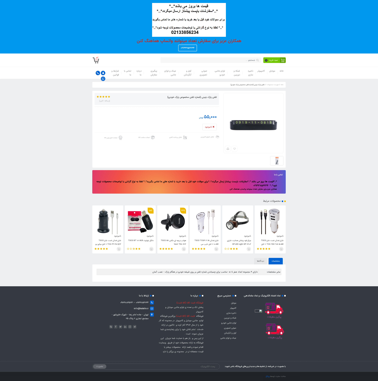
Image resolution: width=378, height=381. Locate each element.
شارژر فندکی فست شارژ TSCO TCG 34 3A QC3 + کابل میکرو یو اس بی (108, 244)
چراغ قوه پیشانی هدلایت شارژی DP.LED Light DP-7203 (239, 242)
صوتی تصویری (203, 73)
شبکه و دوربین (237, 73)
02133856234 (187, 48)
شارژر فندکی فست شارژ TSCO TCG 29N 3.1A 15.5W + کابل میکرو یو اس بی (272, 244)
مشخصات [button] (276, 261)
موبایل (272, 71)
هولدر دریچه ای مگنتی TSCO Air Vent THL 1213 (173, 242)
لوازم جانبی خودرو (220, 73)
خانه (282, 71)
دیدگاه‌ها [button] (260, 261)
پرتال (268, 376)
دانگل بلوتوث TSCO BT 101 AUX (141, 240)
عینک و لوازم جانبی (170, 73)
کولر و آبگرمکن (187, 73)
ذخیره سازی (250, 73)
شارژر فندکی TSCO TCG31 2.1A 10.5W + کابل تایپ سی (206, 242)
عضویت (99, 366)
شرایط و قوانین (115, 73)
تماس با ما (127, 73)
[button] (274, 60)
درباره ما (139, 73)
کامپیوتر (261, 71)
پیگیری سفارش (154, 73)
